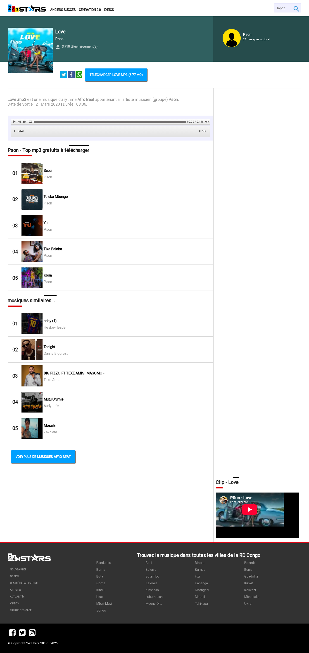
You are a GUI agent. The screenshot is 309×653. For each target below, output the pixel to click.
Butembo (152, 576)
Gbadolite (251, 576)
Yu (46, 223)
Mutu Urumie (54, 399)
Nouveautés (18, 569)
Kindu (100, 590)
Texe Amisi (52, 380)
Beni (149, 563)
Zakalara (50, 432)
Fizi (197, 576)
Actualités (17, 596)
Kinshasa (152, 590)
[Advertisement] (257, 282)
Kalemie (151, 583)
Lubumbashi (154, 597)
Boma (100, 570)
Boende (250, 563)
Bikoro (199, 563)
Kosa (48, 275)
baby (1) (50, 321)
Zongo (101, 610)
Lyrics (109, 10)
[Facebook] (71, 75)
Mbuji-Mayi (104, 604)
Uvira (248, 604)
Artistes (15, 589)
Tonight (49, 347)
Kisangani (202, 590)
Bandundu (103, 563)
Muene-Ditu (154, 604)
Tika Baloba (53, 249)
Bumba (200, 570)
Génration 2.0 (90, 10)
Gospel (15, 576)
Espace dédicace (20, 610)
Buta (99, 576)
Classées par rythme (24, 583)
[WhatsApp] (79, 75)
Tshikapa (201, 604)
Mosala (49, 425)
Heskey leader (55, 327)
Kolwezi (250, 590)
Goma (100, 583)
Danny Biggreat (56, 353)
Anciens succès (63, 10)
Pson (59, 39)
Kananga (201, 583)
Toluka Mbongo (56, 196)
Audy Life (51, 406)
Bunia (248, 570)
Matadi (200, 597)
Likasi (100, 597)
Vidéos (14, 603)
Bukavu (151, 570)
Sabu (48, 170)
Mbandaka (251, 597)
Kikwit (248, 583)
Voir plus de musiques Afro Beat (43, 457)
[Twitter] (63, 75)
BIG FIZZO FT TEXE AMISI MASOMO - (74, 373)
